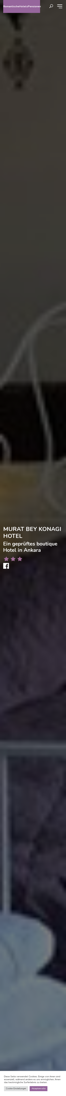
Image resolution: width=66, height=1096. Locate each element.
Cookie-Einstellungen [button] (16, 1088)
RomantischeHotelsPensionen (21, 6)
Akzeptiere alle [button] (38, 1088)
